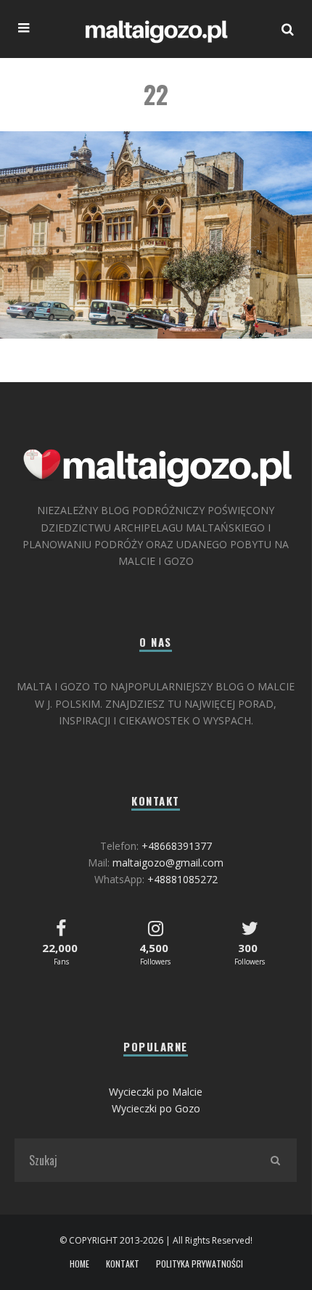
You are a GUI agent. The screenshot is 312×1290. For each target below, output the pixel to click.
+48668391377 (176, 846)
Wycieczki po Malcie (155, 1092)
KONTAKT (122, 1264)
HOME (79, 1264)
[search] (275, 1160)
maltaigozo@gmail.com (167, 862)
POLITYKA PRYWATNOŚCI (199, 1264)
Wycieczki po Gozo (156, 1108)
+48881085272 (182, 879)
